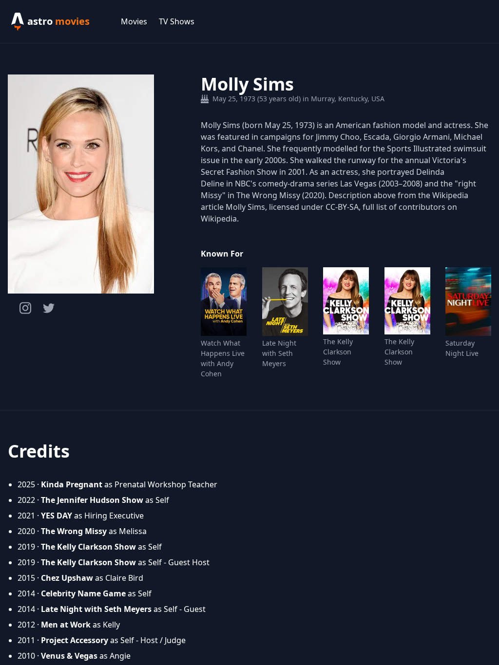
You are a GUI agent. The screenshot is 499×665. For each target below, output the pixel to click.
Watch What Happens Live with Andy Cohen (223, 358)
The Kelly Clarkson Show (338, 352)
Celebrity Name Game (83, 593)
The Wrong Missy (74, 531)
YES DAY (56, 515)
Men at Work (66, 624)
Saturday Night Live (462, 348)
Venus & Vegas (69, 655)
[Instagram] (25, 307)
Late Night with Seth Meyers (279, 353)
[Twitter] (49, 308)
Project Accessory (74, 640)
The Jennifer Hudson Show (92, 500)
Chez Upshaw (67, 578)
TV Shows (176, 21)
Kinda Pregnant (71, 484)
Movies (134, 21)
